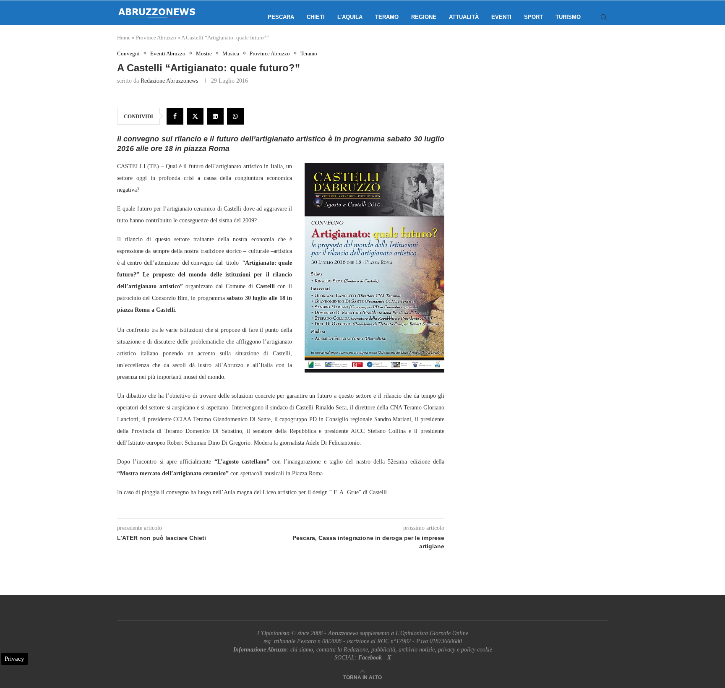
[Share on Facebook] (175, 116)
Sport (533, 17)
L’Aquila (349, 17)
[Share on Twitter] (195, 116)
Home (123, 37)
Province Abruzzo (156, 37)
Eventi (501, 17)
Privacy (14, 658)
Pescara (281, 17)
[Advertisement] (536, 134)
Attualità (464, 17)
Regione (423, 17)
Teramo (387, 17)
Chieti (316, 17)
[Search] (604, 17)
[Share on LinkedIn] (215, 116)
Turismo (568, 17)
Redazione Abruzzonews (169, 81)
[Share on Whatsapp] (235, 116)
